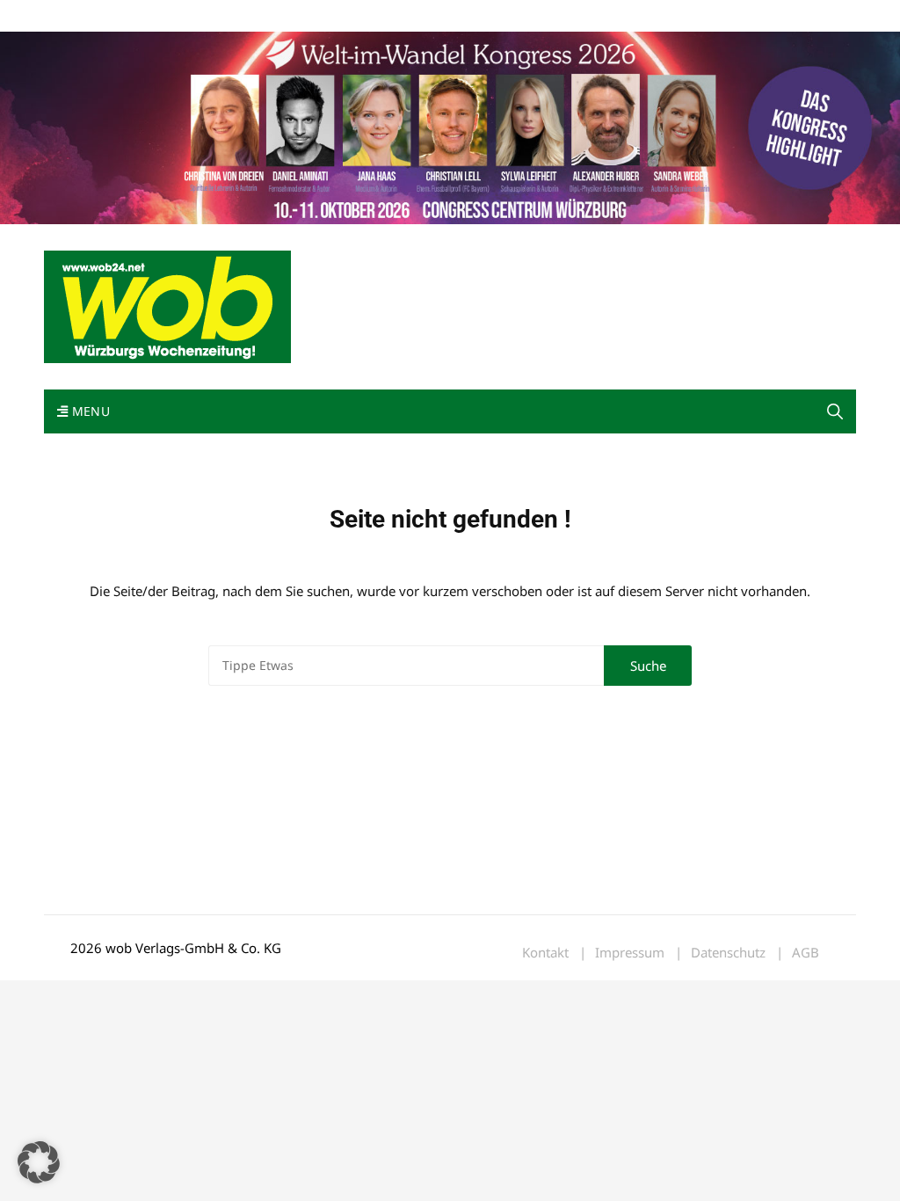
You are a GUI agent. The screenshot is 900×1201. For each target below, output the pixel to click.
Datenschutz (728, 952)
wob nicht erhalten (165, 16)
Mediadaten (75, 16)
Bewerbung (373, 16)
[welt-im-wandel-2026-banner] (450, 126)
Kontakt (244, 16)
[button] (835, 411)
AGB (805, 952)
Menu (89, 411)
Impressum (304, 16)
